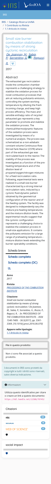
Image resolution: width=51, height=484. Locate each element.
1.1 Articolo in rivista (15, 28)
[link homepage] (10, 5)
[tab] (9, 268)
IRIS (4, 22)
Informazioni (14, 384)
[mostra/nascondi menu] (48, 5)
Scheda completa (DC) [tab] (22, 262)
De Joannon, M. (16, 54)
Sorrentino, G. (18, 57)
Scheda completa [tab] (19, 256)
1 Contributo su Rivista (17, 25)
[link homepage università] (33, 5)
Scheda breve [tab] (17, 250)
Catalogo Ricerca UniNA (21, 22)
